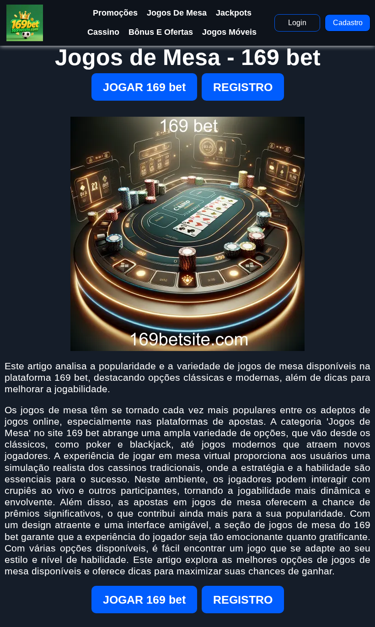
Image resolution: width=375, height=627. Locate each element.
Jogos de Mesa (177, 12)
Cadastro (348, 23)
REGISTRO (243, 87)
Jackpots (234, 12)
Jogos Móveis (229, 32)
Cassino (103, 32)
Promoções (115, 12)
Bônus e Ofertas (161, 32)
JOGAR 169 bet (144, 87)
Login (297, 23)
